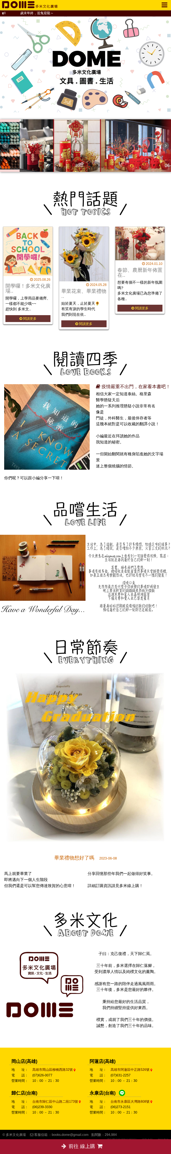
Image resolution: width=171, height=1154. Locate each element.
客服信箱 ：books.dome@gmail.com (61, 1134)
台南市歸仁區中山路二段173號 (55, 1101)
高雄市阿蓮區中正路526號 (130, 1069)
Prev (5, 145)
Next (165, 145)
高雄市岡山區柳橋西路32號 (53, 1069)
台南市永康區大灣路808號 (130, 1101)
